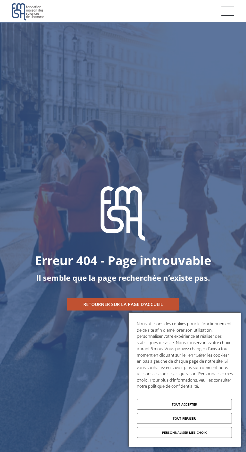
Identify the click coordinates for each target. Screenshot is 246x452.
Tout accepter (184, 404)
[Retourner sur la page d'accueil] (123, 304)
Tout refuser (184, 418)
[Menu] (227, 11)
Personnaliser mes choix (184, 432)
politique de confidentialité (173, 386)
